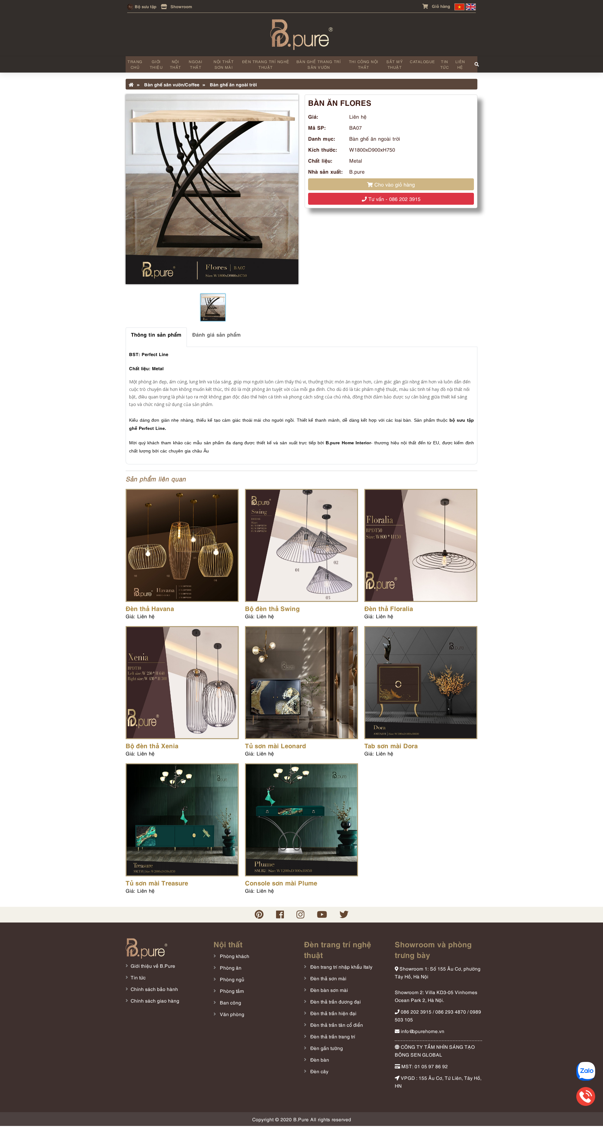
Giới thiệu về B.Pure (153, 965)
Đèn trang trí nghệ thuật (266, 64)
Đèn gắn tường (326, 1048)
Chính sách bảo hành (154, 989)
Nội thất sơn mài (224, 64)
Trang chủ (135, 64)
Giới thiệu (156, 64)
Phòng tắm (231, 991)
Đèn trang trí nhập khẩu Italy (340, 966)
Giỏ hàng (440, 6)
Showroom (180, 6)
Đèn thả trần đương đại (335, 1001)
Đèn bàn (319, 1059)
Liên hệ (460, 64)
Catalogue (422, 61)
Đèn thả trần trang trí (332, 1036)
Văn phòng (231, 1014)
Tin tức (444, 64)
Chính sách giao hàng (155, 1000)
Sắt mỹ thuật (394, 64)
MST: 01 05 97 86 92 (424, 1066)
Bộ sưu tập (144, 6)
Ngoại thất (196, 64)
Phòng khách (234, 956)
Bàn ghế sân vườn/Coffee (171, 84)
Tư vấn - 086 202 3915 (394, 198)
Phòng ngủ (231, 979)
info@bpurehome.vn (421, 1031)
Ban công (230, 1002)
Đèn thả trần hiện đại (332, 1013)
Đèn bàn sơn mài (328, 990)
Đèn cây (319, 1071)
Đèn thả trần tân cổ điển (336, 1024)
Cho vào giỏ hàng (394, 184)
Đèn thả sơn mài (327, 978)
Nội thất (175, 64)
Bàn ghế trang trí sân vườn (318, 64)
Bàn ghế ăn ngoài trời (233, 84)
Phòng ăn (230, 967)
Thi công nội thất (363, 64)
